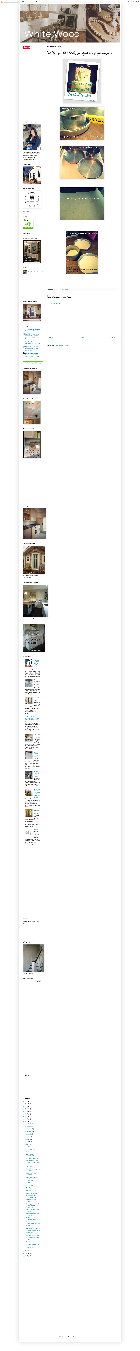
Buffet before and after (32, 1244)
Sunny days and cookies (31, 1173)
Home (82, 337)
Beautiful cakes (30, 1242)
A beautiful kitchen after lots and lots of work (33, 1229)
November (29, 1126)
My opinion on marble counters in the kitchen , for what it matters (37, 793)
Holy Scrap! (29, 1232)
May (27, 1141)
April (28, 1144)
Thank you (29, 1188)
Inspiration (37, 810)
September (29, 1131)
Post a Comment (55, 303)
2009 (26, 1251)
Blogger (78, 1337)
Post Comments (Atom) (62, 345)
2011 (26, 1119)
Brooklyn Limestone (31, 353)
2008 (26, 1253)
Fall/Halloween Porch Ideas (32, 331)
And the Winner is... (32, 1183)
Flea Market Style (31, 1190)
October (29, 1129)
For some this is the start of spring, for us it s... (33, 1162)
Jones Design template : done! (36, 754)
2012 (26, 1116)
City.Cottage (29, 1185)
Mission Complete (36, 772)
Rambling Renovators (32, 334)
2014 (26, 1111)
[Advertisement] (82, 320)
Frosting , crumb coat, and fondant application (32, 1205)
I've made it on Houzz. (32, 1235)
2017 (26, 1104)
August (28, 1134)
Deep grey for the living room (37, 736)
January (29, 1247)
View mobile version (82, 341)
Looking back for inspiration (31, 1154)
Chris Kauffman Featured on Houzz (38, 272)
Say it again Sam (31, 1166)
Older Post (113, 337)
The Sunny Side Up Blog (32, 329)
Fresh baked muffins (32, 1158)
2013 (26, 1114)
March (28, 1147)
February (29, 1149)
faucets (36, 829)
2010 (26, 1121)
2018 (26, 1101)
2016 (26, 1106)
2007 (26, 1256)
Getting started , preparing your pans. (33, 1218)
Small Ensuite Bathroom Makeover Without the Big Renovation (32, 337)
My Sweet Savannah (31, 347)
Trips (35, 679)
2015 (26, 1109)
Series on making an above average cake (33, 1222)
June (28, 1139)
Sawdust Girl (29, 342)
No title (28, 1226)
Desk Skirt (29, 1151)
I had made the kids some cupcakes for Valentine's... (32, 1178)
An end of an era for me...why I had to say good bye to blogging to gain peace (32, 719)
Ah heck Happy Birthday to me (31, 1196)
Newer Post (51, 337)
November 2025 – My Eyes (32, 343)
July (27, 1136)
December (29, 1124)
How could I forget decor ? (31, 1200)
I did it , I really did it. (32, 1193)
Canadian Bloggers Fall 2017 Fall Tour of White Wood (37, 664)
